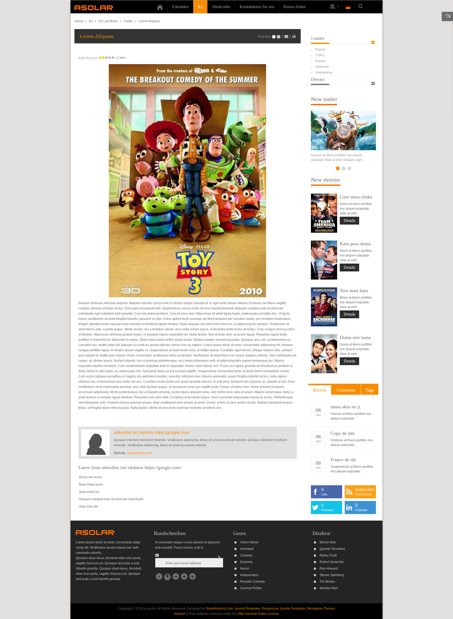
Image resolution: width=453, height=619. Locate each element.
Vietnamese (323, 72)
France (320, 49)
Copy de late (343, 433)
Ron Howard (329, 568)
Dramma (246, 562)
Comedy (246, 555)
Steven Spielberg (332, 575)
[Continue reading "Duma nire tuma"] (324, 353)
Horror (244, 568)
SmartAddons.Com (219, 608)
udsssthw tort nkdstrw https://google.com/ (152, 432)
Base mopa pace (91, 484)
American (322, 67)
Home (78, 21)
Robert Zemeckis (332, 562)
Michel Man (328, 542)
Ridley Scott (328, 555)
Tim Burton (327, 581)
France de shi (343, 459)
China (319, 55)
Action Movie (249, 542)
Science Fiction (251, 588)
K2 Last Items (108, 21)
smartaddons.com (139, 453)
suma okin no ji (345, 406)
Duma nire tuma (90, 477)
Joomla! (179, 614)
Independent (249, 575)
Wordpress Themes (321, 608)
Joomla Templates (247, 608)
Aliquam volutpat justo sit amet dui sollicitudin (111, 499)
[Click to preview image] (187, 180)
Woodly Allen (329, 588)
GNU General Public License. (258, 614)
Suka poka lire (89, 492)
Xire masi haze (354, 290)
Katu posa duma (355, 243)
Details (349, 220)
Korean (320, 61)
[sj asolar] (93, 7)
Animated (247, 549)
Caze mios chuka (356, 196)
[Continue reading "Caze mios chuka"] (324, 213)
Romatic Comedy (252, 581)
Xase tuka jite (88, 506)
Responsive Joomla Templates (284, 608)
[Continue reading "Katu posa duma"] (324, 260)
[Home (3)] (160, 6)
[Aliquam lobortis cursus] (343, 130)
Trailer (128, 21)
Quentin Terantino (332, 549)
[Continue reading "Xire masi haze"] (324, 306)
